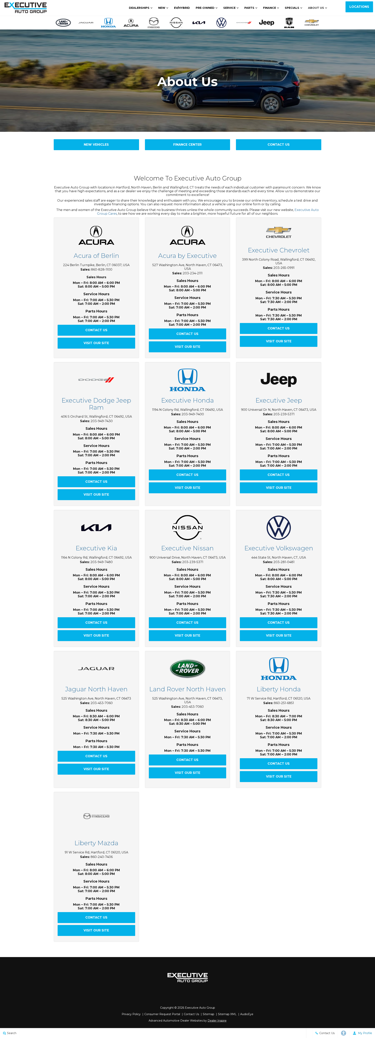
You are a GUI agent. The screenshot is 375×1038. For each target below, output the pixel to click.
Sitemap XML (227, 1014)
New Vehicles (96, 144)
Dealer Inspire (217, 1020)
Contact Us (279, 144)
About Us (316, 8)
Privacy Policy (131, 1014)
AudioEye (246, 1014)
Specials (292, 8)
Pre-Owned (205, 8)
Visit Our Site (96, 343)
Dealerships (139, 8)
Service (229, 8)
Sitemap (208, 1014)
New (161, 8)
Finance (269, 8)
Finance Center (187, 144)
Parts (249, 8)
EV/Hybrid (182, 8)
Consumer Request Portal (162, 1014)
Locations (359, 7)
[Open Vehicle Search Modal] (309, 1033)
